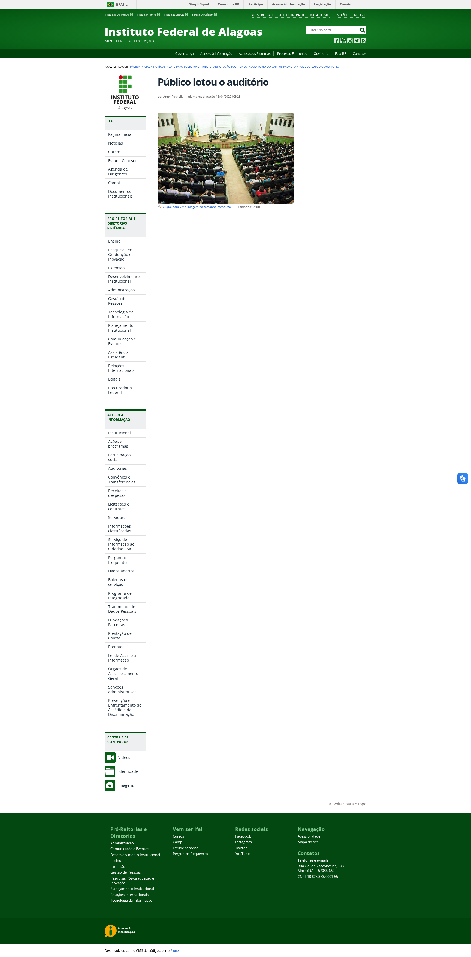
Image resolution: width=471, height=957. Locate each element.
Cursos (178, 836)
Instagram (350, 40)
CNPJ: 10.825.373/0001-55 (318, 876)
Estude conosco (185, 848)
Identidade (128, 771)
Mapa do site (320, 15)
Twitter (357, 40)
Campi (178, 842)
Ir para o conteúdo (118, 14)
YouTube (343, 40)
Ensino (115, 860)
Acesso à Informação (216, 53)
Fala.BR (340, 53)
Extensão (117, 866)
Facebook (336, 40)
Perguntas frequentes (190, 853)
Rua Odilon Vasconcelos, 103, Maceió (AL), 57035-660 (321, 868)
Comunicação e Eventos (129, 849)
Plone (174, 950)
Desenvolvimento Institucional (135, 855)
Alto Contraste (292, 15)
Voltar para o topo (350, 803)
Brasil (122, 4)
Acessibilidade (263, 15)
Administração (122, 843)
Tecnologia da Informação (131, 900)
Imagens (126, 785)
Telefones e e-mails (313, 860)
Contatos (359, 53)
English (358, 15)
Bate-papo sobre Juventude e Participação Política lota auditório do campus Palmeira (232, 66)
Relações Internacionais (129, 894)
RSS (363, 40)
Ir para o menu (148, 14)
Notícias (159, 66)
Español (342, 15)
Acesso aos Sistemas (255, 53)
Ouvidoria (321, 53)
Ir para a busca (175, 14)
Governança (184, 53)
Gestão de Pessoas (125, 872)
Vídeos (124, 757)
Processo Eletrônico (292, 53)
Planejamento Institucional (132, 888)
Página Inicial (140, 66)
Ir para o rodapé (203, 14)
